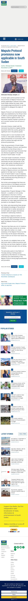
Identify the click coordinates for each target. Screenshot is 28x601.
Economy (13, 575)
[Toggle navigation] (4, 39)
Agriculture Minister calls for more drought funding (18, 449)
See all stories (22, 433)
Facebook (14, 70)
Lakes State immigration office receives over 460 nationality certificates (17, 460)
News (15, 45)
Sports (12, 564)
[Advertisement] (14, 23)
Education (13, 577)
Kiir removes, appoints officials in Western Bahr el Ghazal (18, 491)
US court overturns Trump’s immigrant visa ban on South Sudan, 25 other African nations (18, 349)
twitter (21, 70)
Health (12, 573)
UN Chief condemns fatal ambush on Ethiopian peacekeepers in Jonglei (17, 396)
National (13, 553)
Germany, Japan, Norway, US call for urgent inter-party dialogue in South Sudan (18, 470)
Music (12, 568)
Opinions (13, 566)
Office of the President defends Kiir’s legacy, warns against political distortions (18, 337)
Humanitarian (14, 579)
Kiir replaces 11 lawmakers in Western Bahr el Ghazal (18, 439)
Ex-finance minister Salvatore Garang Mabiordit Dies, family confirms (18, 373)
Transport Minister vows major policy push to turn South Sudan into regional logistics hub (17, 482)
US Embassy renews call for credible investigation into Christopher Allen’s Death (18, 384)
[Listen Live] (16, 39)
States (12, 555)
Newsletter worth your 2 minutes (13, 313)
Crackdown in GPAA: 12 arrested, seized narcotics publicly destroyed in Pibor (17, 408)
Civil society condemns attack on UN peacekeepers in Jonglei (18, 420)
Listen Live (18, 303)
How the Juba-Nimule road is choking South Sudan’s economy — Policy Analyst (18, 361)
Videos (12, 571)
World (12, 557)
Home (8, 45)
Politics (12, 562)
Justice (11, 45)
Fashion (12, 569)
